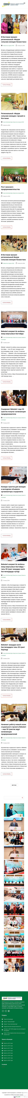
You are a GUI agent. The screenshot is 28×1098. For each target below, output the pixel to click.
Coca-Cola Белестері (7, 122)
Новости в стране (7, 45)
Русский (18, 1096)
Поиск (22, 797)
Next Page (14, 785)
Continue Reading (6, 84)
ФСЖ (13, 45)
